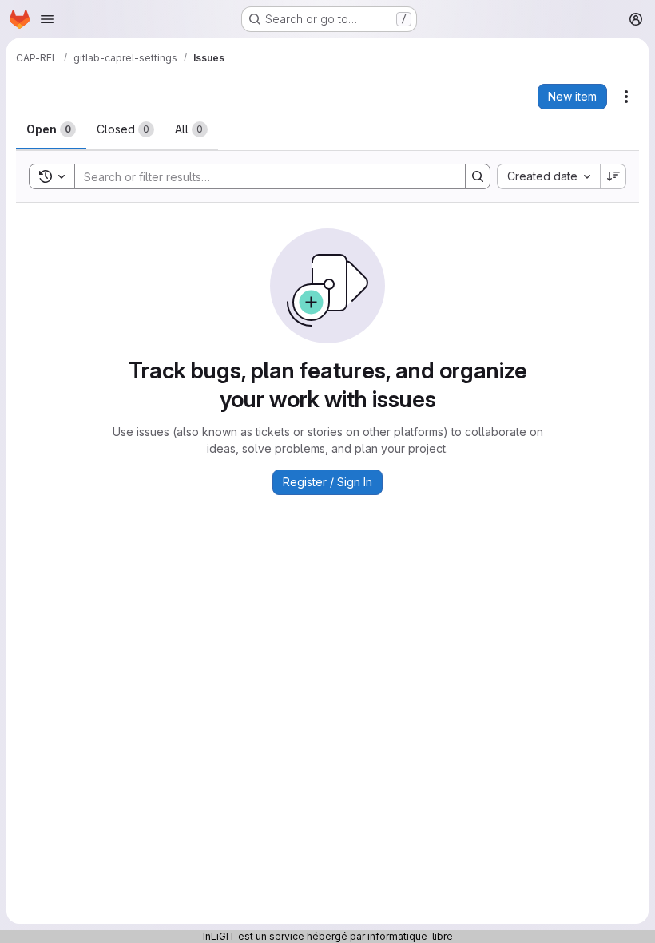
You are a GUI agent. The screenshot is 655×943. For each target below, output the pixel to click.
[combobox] (548, 176)
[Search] (477, 176)
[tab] (51, 129)
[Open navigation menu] (47, 19)
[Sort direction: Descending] (613, 176)
